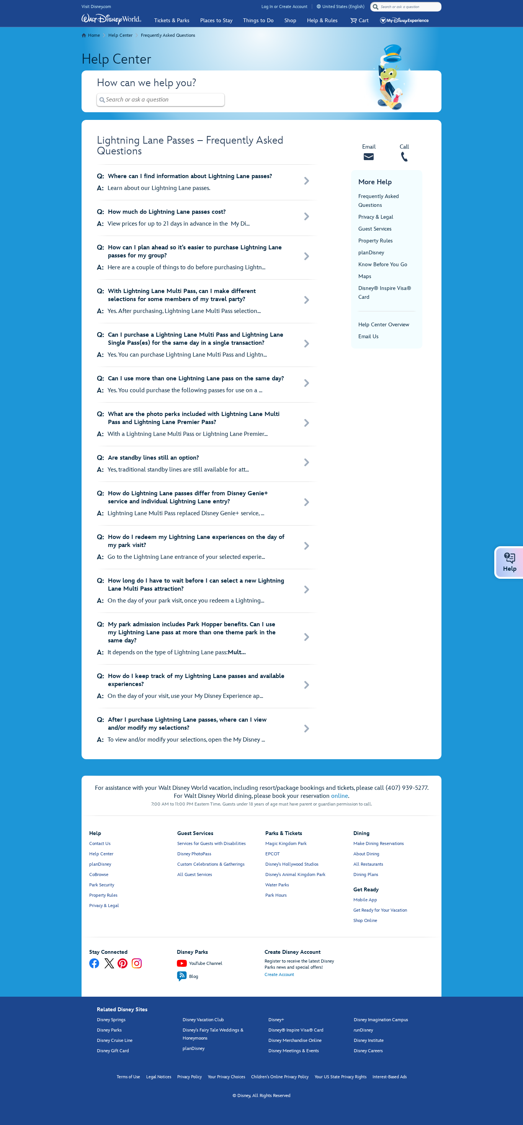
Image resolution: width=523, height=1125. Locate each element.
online (339, 796)
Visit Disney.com (96, 6)
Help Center (120, 35)
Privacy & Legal (375, 217)
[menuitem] (319, 6)
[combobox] (406, 6)
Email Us (368, 336)
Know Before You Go (382, 264)
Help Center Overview (383, 324)
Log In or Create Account (284, 6)
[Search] (375, 6)
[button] (358, 20)
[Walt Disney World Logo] (111, 19)
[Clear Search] (219, 100)
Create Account (279, 975)
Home (94, 35)
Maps (364, 276)
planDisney (371, 252)
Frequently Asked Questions (168, 35)
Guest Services (375, 229)
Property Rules (375, 240)
